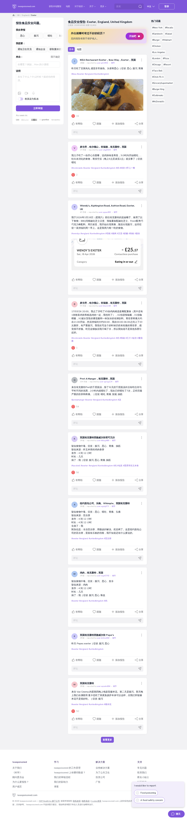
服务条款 (86, 801)
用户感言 (17, 786)
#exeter (80, 74)
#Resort (167, 64)
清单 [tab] (71, 49)
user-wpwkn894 (104, 686)
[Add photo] (19, 93)
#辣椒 (131, 233)
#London (156, 58)
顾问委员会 (18, 777)
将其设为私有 (32, 99)
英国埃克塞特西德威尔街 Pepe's (97, 635)
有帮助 (79, 123)
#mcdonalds (77, 168)
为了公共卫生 (103, 772)
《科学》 (17, 772)
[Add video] (26, 93)
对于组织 (79, 6)
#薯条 (137, 233)
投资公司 (100, 777)
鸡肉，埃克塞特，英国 (91, 572)
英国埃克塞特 (87, 683)
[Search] (140, 6)
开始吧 (132, 36)
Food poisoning (148, 792)
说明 (18, 71)
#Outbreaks (157, 95)
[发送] (140, 132)
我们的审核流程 (62, 777)
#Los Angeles (158, 52)
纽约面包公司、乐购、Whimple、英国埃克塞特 (105, 503)
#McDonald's (158, 101)
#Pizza (166, 58)
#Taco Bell (157, 70)
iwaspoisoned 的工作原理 (67, 768)
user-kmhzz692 (103, 638)
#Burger (156, 40)
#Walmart (167, 40)
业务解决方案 (103, 768)
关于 (91, 6)
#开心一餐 (130, 168)
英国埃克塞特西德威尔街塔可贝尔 (97, 437)
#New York (157, 27)
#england (89, 74)
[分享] (141, 60)
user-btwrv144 (105, 306)
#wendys (75, 233)
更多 (102, 6)
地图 (68, 6)
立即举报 (38, 108)
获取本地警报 (55, 6)
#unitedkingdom (101, 74)
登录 (166, 6)
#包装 (119, 465)
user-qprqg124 (106, 382)
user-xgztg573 (103, 506)
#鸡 (117, 168)
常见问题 (142, 768)
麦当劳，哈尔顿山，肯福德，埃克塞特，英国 (103, 147)
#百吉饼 (107, 538)
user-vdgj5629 (105, 150)
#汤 (119, 399)
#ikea (73, 74)
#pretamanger (78, 399)
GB (18, 15)
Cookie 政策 (96, 801)
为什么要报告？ (20, 782)
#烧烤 (113, 233)
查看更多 (107, 739)
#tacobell (75, 465)
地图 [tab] (79, 49)
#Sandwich (157, 33)
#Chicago (156, 64)
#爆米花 (107, 704)
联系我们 (142, 772)
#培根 (108, 233)
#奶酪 (125, 233)
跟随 (99, 123)
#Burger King (158, 89)
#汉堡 (119, 233)
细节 (113, 63)
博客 (56, 786)
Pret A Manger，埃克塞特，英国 (97, 378)
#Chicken (156, 46)
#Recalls (169, 27)
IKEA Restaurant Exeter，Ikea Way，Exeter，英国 (108, 60)
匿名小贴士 (143, 777)
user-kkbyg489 (103, 440)
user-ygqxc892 (105, 212)
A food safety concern (151, 800)
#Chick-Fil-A (158, 77)
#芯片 (128, 338)
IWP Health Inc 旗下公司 (49, 801)
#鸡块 (122, 168)
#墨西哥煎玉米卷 (130, 465)
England (25, 15)
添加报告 (120, 123)
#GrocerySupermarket (162, 83)
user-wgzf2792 (103, 576)
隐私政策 (76, 801)
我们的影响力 (61, 782)
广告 (98, 782)
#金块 (134, 338)
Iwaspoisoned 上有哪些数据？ (69, 772)
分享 (141, 123)
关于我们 (17, 768)
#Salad (168, 33)
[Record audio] (33, 93)
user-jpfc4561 (103, 63)
